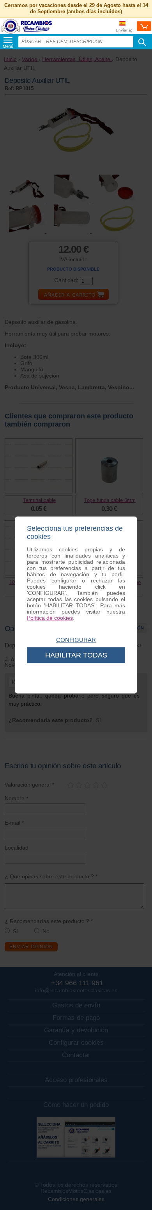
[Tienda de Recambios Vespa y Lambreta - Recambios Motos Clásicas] (27, 33)
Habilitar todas (76, 655)
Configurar (76, 639)
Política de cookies (50, 618)
